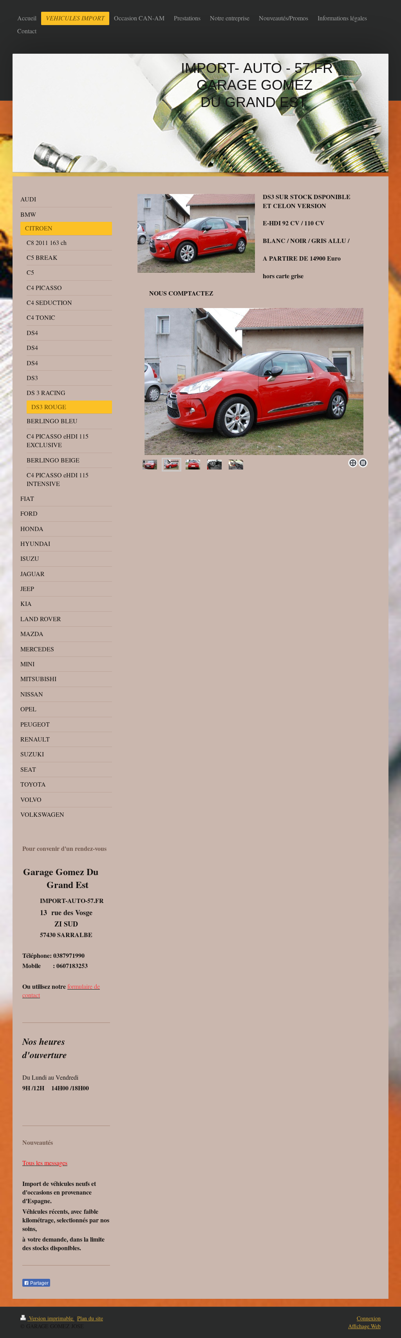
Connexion (369, 1318)
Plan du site (90, 1318)
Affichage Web (364, 1326)
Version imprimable (50, 1318)
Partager (39, 1283)
